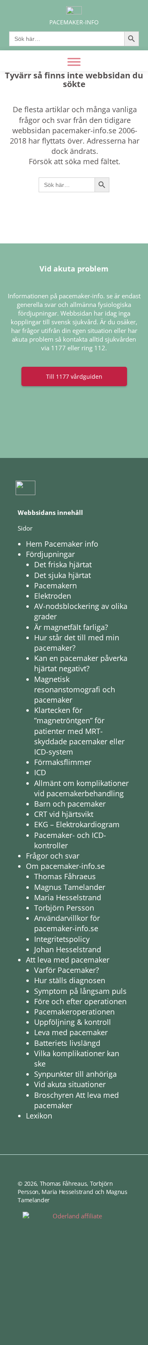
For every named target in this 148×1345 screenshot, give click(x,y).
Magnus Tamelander (69, 887)
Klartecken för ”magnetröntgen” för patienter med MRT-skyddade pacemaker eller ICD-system (79, 731)
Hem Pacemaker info (62, 544)
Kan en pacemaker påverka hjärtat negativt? (80, 663)
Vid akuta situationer (70, 1084)
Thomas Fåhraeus (65, 876)
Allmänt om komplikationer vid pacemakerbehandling (81, 788)
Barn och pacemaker (70, 804)
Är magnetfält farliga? (71, 627)
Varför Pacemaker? (66, 970)
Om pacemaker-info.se (65, 866)
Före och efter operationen (80, 1001)
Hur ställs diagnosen (69, 980)
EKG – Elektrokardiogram (77, 824)
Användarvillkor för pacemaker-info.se (67, 923)
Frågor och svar (52, 856)
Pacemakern (55, 585)
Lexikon (39, 1116)
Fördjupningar (50, 554)
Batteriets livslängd (67, 1043)
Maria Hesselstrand (67, 897)
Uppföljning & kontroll (72, 1022)
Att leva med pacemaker (67, 960)
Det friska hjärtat (63, 564)
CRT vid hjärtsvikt (63, 814)
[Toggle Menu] (74, 62)
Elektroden (52, 596)
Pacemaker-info (74, 22)
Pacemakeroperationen (74, 1012)
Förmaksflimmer (62, 762)
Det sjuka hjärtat (62, 575)
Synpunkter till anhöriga (75, 1074)
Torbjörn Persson (64, 908)
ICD (40, 772)
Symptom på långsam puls (80, 991)
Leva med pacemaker (71, 1032)
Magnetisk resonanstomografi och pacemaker (74, 689)
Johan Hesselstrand (67, 949)
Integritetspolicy (62, 939)
